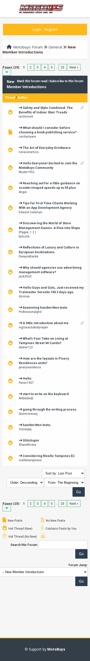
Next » (74, 67)
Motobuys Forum (28, 46)
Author (23, 97)
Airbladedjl (26, 398)
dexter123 (26, 347)
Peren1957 (26, 383)
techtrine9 (26, 116)
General (55, 46)
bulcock (24, 236)
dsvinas (24, 296)
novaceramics (29, 152)
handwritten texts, (37, 425)
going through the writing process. (50, 409)
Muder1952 (26, 172)
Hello (27, 378)
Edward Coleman (30, 212)
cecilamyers (27, 136)
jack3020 (25, 276)
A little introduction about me (45, 323)
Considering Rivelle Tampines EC (49, 456)
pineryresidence (30, 367)
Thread (10, 97)
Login (36, 29)
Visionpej (25, 429)
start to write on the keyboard (46, 394)
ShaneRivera (27, 444)
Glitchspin (31, 440)
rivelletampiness (30, 460)
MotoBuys (56, 649)
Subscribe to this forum (66, 81)
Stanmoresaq (28, 414)
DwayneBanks (28, 256)
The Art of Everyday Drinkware (47, 148)
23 (62, 67)
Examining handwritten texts (45, 307)
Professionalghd (30, 312)
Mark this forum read (32, 81)
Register (51, 29)
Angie (23, 192)
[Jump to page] (6, 72)
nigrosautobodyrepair (33, 327)
